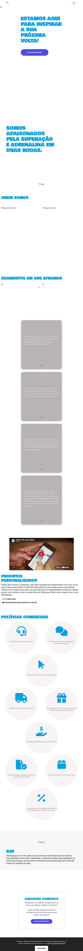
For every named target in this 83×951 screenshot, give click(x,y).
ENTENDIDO (41, 948)
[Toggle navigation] (74, 3)
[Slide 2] (41, 64)
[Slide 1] (37, 64)
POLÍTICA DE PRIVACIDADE (56, 943)
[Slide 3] (45, 64)
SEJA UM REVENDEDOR (34, 52)
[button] (39, 287)
